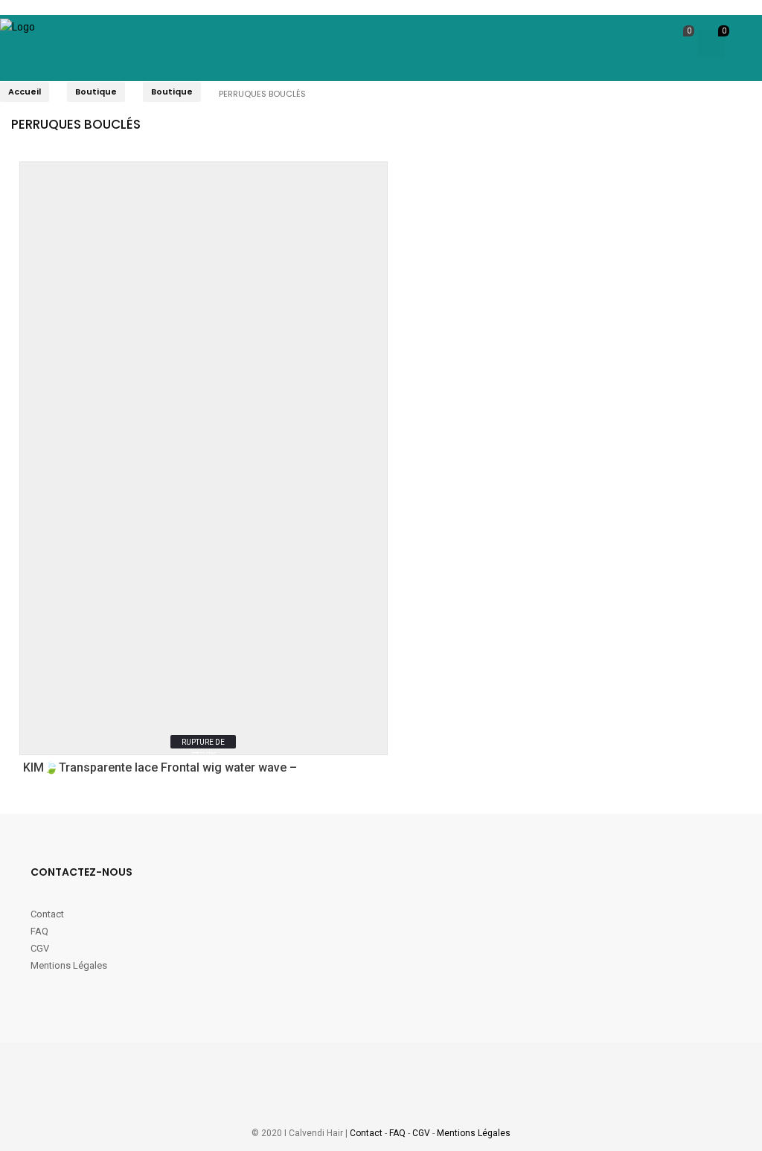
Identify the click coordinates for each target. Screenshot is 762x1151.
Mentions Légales (69, 965)
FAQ (39, 931)
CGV (40, 948)
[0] (676, 45)
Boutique (96, 91)
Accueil (24, 91)
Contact (48, 914)
